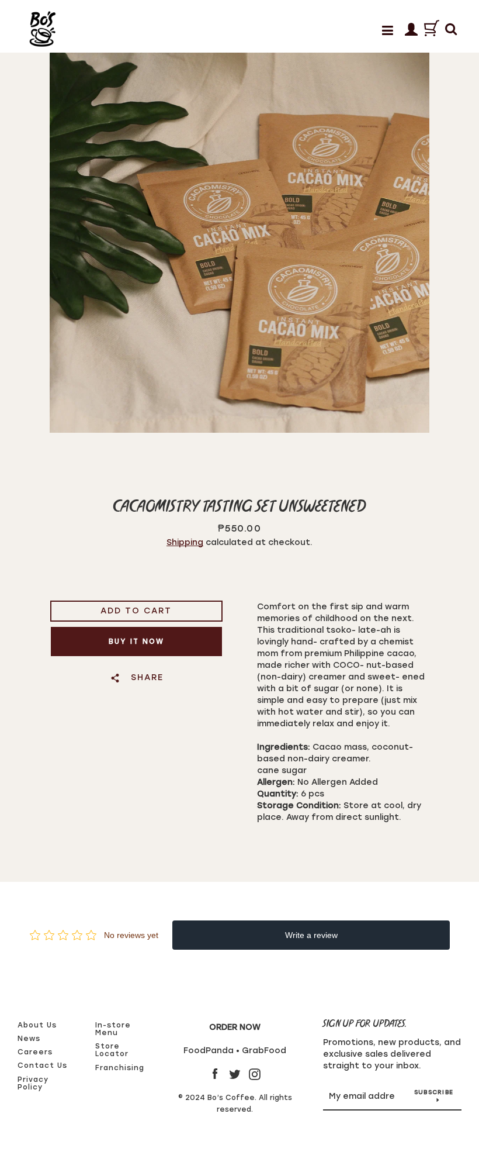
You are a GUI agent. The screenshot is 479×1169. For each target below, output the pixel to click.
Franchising (119, 1068)
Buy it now (136, 641)
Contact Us (42, 1065)
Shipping (184, 542)
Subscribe (433, 1092)
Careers (35, 1052)
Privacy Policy (33, 1083)
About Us (37, 1025)
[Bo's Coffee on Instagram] (255, 1074)
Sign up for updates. (365, 1024)
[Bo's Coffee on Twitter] (235, 1074)
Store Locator (112, 1050)
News (29, 1038)
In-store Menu (113, 1029)
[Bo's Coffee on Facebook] (215, 1074)
